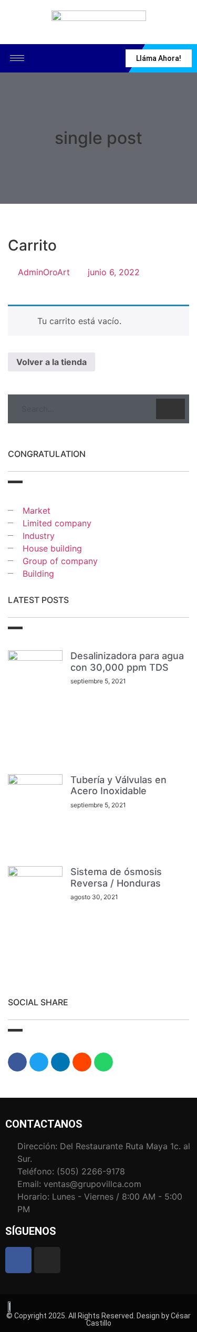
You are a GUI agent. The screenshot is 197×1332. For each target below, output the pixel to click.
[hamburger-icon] (17, 58)
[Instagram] (47, 1260)
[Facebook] (18, 1260)
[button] (17, 1062)
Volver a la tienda (51, 362)
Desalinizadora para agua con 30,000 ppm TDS (127, 661)
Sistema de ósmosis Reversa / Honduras (116, 877)
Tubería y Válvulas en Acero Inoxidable (118, 785)
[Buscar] (170, 409)
